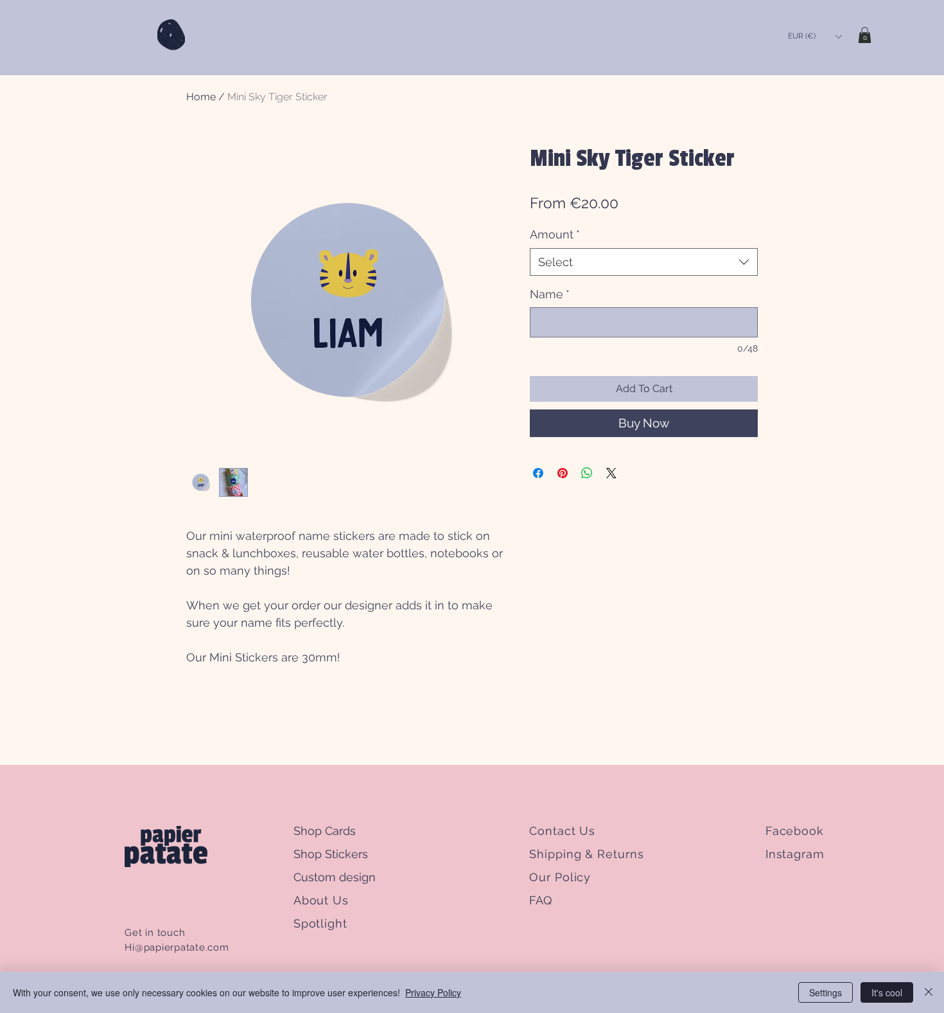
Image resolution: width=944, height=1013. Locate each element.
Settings (825, 992)
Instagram (795, 854)
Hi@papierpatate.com (177, 947)
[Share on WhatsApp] (587, 473)
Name (550, 294)
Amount (555, 234)
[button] (815, 36)
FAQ (540, 900)
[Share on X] (611, 473)
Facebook (794, 831)
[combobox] (644, 262)
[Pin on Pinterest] (562, 473)
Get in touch (156, 932)
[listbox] (815, 36)
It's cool (886, 992)
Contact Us (562, 831)
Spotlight (320, 923)
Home (201, 97)
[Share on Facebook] (538, 473)
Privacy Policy (433, 992)
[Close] (928, 992)
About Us (321, 900)
